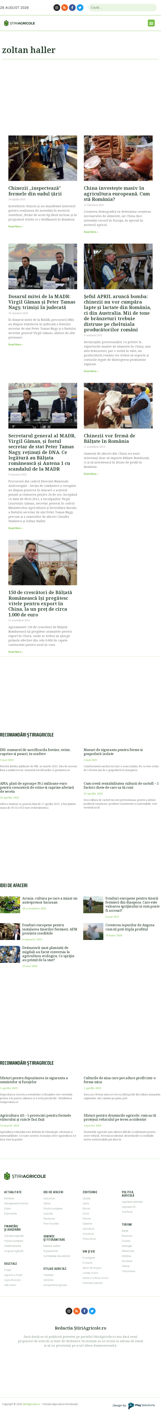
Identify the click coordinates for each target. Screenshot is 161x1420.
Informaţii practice (93, 1283)
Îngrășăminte (50, 1251)
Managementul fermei (16, 1203)
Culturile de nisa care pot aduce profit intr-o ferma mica (120, 1080)
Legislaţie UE (129, 1206)
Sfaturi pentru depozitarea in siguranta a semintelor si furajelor (34, 1080)
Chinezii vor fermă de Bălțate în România (109, 438)
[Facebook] (72, 7)
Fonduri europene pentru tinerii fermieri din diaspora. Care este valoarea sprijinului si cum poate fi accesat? (132, 904)
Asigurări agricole (13, 1251)
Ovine (86, 1213)
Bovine (86, 1208)
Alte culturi (10, 1285)
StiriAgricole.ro (31, 1404)
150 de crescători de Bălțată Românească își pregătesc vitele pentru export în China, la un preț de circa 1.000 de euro (40, 603)
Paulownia (49, 1218)
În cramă (87, 1262)
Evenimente (10, 1213)
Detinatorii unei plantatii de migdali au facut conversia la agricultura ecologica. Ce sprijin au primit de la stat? (48, 953)
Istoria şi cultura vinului (95, 1278)
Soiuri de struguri (92, 1267)
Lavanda (48, 1213)
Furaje (7, 1270)
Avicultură (88, 1233)
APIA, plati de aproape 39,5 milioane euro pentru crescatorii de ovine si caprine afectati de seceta (37, 787)
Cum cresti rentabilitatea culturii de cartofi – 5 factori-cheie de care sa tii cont (121, 785)
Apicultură (88, 1228)
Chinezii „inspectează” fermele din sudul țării (35, 190)
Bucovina (127, 1235)
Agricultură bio (12, 1280)
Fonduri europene (13, 1241)
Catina (47, 1203)
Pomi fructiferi (51, 1223)
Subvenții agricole (13, 1235)
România (9, 1198)
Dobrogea (127, 1246)
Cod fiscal (127, 1211)
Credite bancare (12, 1246)
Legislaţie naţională (132, 1201)
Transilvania (128, 1271)
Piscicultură (89, 1238)
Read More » (15, 226)
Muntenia (127, 1261)
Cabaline (87, 1223)
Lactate (86, 1198)
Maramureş (128, 1251)
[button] (151, 23)
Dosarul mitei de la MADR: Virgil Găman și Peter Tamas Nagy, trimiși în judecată (41, 302)
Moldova (126, 1256)
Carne (86, 1203)
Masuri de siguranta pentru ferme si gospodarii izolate (113, 751)
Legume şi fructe (13, 1275)
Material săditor (51, 1246)
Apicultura (49, 1198)
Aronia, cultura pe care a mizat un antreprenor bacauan (49, 900)
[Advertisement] (80, 95)
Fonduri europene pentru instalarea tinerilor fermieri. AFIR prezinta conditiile (49, 929)
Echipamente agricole (55, 1285)
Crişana (126, 1241)
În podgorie (89, 1257)
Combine (48, 1280)
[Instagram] (56, 7)
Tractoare (48, 1275)
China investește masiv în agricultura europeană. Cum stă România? (117, 193)
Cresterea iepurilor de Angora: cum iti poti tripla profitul (130, 927)
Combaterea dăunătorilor (56, 1256)
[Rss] (64, 7)
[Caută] (152, 7)
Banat (125, 1230)
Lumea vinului (90, 1272)
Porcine (87, 1218)
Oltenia (126, 1266)
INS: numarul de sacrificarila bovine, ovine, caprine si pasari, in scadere (35, 751)
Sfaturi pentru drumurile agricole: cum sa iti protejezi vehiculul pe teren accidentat (120, 1117)
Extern (7, 1208)
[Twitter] (80, 7)
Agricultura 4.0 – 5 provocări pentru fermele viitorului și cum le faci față (35, 1117)
